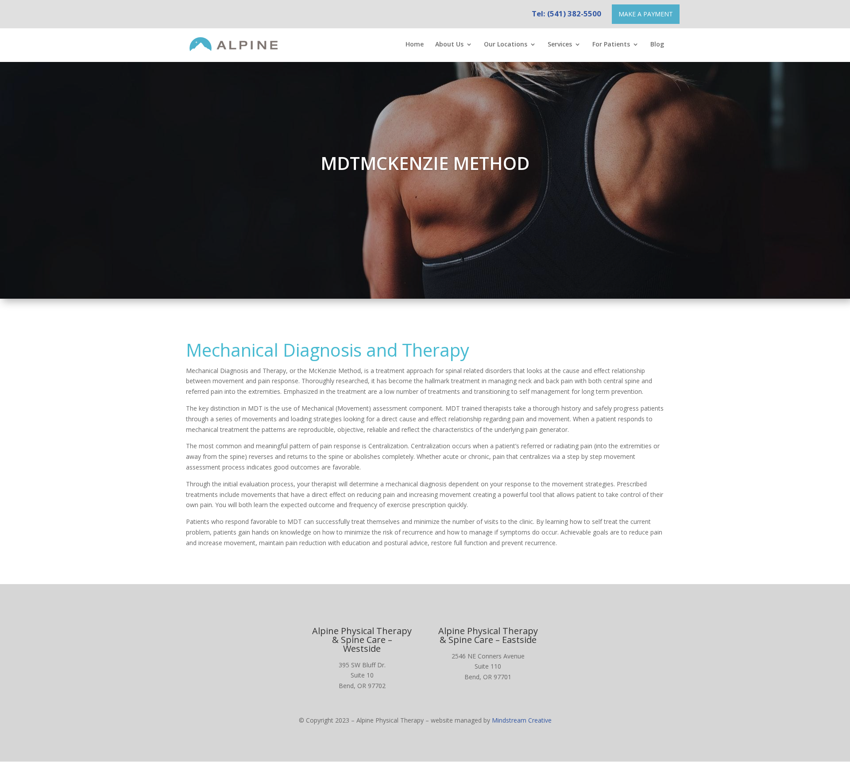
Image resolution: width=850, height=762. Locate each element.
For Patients (611, 44)
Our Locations (505, 44)
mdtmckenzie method (425, 163)
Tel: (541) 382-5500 (566, 13)
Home (415, 44)
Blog (657, 44)
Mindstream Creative (522, 720)
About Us (449, 44)
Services (560, 44)
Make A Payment (645, 14)
